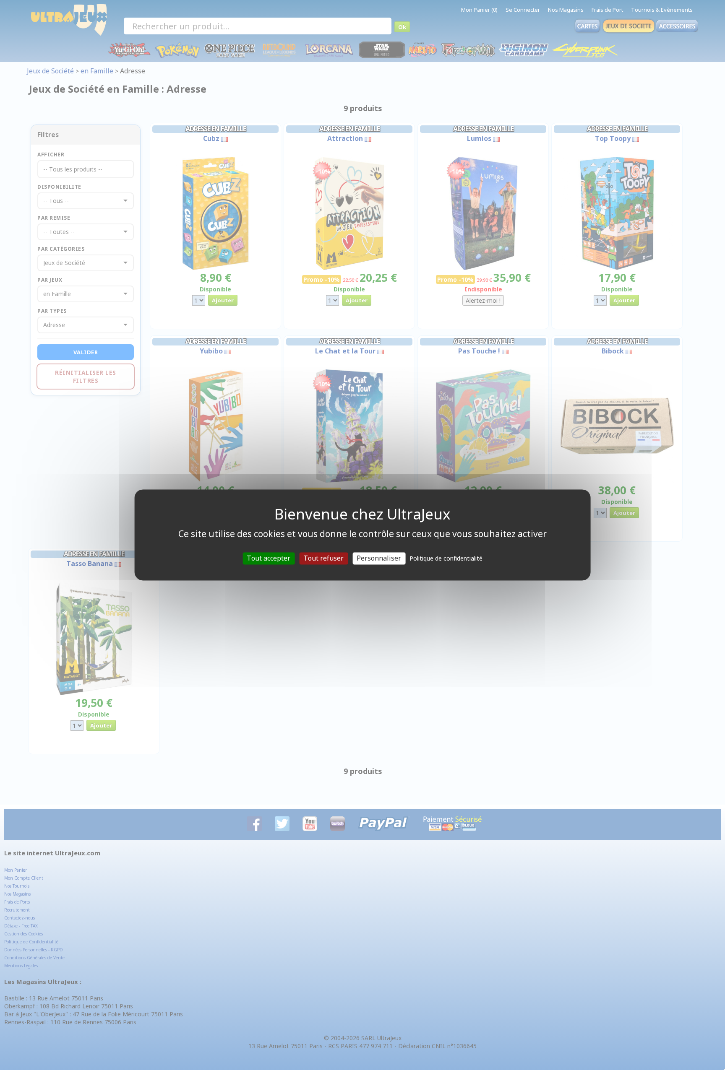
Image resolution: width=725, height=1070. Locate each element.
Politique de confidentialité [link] (445, 558)
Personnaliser (379, 558)
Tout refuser (323, 558)
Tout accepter (268, 558)
